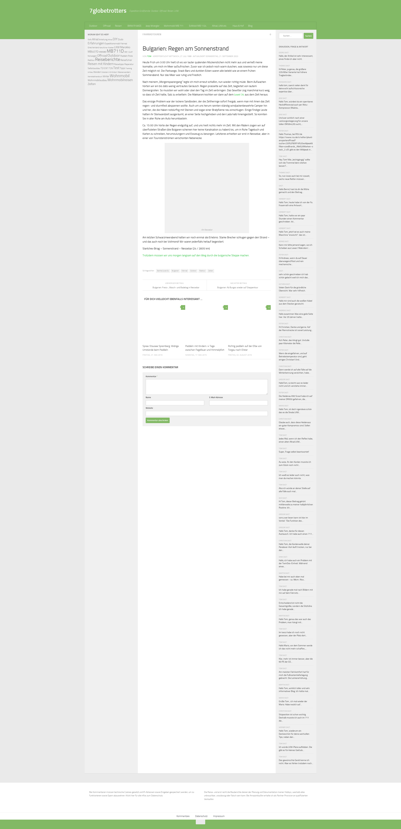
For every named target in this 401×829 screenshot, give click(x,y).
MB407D (93, 51)
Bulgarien (175, 271)
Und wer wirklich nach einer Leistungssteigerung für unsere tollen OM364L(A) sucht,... (293, 121)
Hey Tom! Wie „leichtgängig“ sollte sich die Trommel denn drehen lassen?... (294, 162)
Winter (106, 76)
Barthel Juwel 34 (163, 271)
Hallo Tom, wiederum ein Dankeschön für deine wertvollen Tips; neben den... (294, 733)
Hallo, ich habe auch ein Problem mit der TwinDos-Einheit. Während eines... (295, 563)
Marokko (125, 47)
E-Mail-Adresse (216, 397)
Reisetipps (119, 64)
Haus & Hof (238, 25)
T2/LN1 (105, 68)
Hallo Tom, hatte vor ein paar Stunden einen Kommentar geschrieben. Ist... (292, 218)
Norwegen (92, 56)
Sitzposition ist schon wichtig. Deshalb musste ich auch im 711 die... (294, 717)
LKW (117, 47)
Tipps (122, 68)
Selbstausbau (94, 68)
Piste (130, 56)
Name (148, 397)
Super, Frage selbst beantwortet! (294, 451)
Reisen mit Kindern (101, 64)
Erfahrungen (96, 43)
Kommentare (183, 816)
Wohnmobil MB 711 (173, 25)
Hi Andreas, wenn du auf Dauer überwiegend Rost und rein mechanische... (293, 261)
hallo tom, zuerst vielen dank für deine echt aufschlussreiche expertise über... (293, 88)
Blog (250, 25)
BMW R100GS (134, 25)
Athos (110, 40)
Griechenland (93, 47)
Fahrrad (184, 271)
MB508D (102, 52)
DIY (115, 39)
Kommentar (152, 376)
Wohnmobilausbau (97, 80)
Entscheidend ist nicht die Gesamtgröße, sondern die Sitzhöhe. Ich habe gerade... (295, 606)
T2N (111, 68)
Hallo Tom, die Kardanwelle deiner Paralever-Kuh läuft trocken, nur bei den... (295, 547)
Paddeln (124, 56)
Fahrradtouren (152, 34)
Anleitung (103, 39)
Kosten (111, 47)
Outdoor (93, 25)
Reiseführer (126, 60)
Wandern (97, 72)
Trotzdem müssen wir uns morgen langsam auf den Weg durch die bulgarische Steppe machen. (196, 255)
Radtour (202, 271)
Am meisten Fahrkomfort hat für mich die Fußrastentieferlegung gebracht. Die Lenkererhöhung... (294, 675)
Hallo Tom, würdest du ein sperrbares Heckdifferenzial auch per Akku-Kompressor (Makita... (296, 104)
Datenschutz (201, 816)
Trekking (129, 68)
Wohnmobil (120, 75)
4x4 (90, 39)
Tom (149, 56)
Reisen (118, 25)
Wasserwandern (124, 72)
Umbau (90, 72)
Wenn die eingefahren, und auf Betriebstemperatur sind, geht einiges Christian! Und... (293, 356)
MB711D (115, 51)
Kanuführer (103, 48)
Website (149, 408)
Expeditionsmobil (112, 43)
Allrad (95, 39)
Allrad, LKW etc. (219, 25)
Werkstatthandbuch (95, 76)
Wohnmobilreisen (120, 80)
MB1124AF (128, 52)
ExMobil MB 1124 (197, 25)
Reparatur (129, 64)
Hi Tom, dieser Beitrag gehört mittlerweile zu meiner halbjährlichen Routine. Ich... (296, 504)
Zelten (210, 271)
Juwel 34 (239, 94)
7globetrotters (107, 10)
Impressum (219, 816)
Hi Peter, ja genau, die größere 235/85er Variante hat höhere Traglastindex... (293, 72)
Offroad (107, 25)
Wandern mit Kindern (109, 72)
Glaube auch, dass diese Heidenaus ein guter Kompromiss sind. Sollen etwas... (295, 425)
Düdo (120, 39)
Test (116, 68)
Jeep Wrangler (152, 25)
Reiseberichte (107, 59)
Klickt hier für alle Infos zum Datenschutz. (144, 795)
